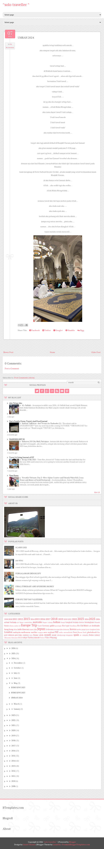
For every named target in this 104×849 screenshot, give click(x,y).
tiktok (20, 638)
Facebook (35, 330)
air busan (20, 622)
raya (31, 635)
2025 (92, 619)
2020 (65, 619)
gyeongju (58, 626)
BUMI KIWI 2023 (18, 687)
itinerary (25, 629)
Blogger (72, 842)
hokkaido (96, 625)
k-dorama (49, 629)
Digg (82, 330)
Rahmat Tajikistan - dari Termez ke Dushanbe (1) (41, 423)
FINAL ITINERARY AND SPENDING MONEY (34, 586)
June (15, 678)
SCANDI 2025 (21, 547)
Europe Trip (29, 625)
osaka (61, 632)
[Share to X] (24, 325)
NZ (56, 632)
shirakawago (61, 635)
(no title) (19, 560)
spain (76, 634)
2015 (37, 619)
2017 (48, 619)
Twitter (47, 330)
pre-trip (18, 635)
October (17, 668)
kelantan (66, 629)
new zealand (49, 632)
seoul (54, 635)
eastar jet (17, 626)
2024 (86, 619)
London (8, 632)
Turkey (31, 637)
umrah (37, 637)
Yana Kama (13, 475)
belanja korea (78, 622)
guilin (52, 625)
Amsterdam (28, 622)
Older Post (96, 352)
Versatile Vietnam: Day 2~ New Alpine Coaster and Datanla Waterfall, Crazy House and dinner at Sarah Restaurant (52, 478)
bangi (63, 622)
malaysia (17, 632)
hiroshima (73, 626)
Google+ (59, 330)
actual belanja (10, 622)
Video (47, 637)
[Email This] (19, 325)
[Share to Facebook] (26, 325)
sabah (41, 635)
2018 (54, 619)
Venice (42, 638)
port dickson (9, 635)
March (16, 703)
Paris (75, 632)
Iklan (15, 629)
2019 (60, 619)
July (15, 673)
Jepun (41, 629)
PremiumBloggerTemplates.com (76, 844)
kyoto (88, 629)
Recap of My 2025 (29, 459)
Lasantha (57, 844)
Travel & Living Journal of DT (21, 457)
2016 (42, 619)
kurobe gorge (80, 629)
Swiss (91, 635)
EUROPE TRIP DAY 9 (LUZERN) (29, 599)
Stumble (71, 330)
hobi (89, 626)
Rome (35, 635)
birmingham (89, 622)
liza (11, 44)
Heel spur (65, 626)
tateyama (14, 638)
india (20, 629)
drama (11, 626)
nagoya (40, 632)
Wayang (53, 637)
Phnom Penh (81, 632)
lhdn (98, 629)
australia (37, 622)
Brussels (97, 622)
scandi (47, 634)
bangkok (69, 622)
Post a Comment (12, 368)
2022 (74, 619)
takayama (7, 638)
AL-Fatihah (26, 405)
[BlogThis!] (21, 325)
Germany (45, 626)
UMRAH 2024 (26, 37)
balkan (56, 622)
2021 (70, 619)
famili (40, 626)
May (15, 683)
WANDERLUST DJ (17, 439)
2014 (32, 619)
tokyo (24, 637)
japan (32, 629)
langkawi (93, 629)
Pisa (98, 632)
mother (34, 632)
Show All (97, 492)
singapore (69, 635)
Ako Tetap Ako (15, 403)
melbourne (25, 632)
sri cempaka (84, 635)
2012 (20, 619)
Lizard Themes (29, 844)
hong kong (8, 629)
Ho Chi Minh (82, 625)
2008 (6, 619)
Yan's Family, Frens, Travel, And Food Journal (28, 421)
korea (73, 629)
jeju (35, 629)
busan (6, 626)
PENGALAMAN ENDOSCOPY (28, 573)
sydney (97, 635)
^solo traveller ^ (16, 4)
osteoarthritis (68, 632)
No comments (10, 47)
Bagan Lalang (47, 622)
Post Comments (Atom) (24, 377)
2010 (10, 619)
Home (52, 352)
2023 (80, 619)
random (26, 635)
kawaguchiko (58, 629)
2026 (98, 619)
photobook (92, 632)
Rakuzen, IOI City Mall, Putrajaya (35, 441)
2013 (26, 619)
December (18, 663)
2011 (15, 619)
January (17, 709)
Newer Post (8, 352)
